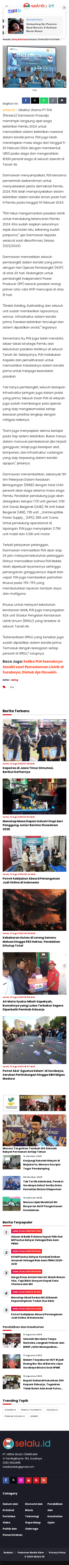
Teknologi (32, 1516)
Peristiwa (9, 1516)
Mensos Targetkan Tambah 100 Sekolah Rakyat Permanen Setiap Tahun (30, 1150)
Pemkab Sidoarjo (15, 1416)
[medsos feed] (44, 1480)
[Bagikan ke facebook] (26, 100)
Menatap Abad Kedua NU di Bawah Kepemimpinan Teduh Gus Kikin (34, 1299)
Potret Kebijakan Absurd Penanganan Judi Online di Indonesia (31, 880)
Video (6, 1522)
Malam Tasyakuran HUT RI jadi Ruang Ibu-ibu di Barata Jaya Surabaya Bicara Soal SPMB (43, 1364)
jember (34, 1416)
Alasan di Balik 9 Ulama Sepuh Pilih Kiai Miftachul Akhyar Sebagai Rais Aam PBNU (36, 1240)
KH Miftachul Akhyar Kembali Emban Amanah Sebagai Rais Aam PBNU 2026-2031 (37, 1260)
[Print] (62, 100)
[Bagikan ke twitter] (35, 100)
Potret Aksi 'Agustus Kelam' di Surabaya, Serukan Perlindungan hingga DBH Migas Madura (34, 1075)
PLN (12, 687)
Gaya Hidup (33, 1522)
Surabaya (10, 1409)
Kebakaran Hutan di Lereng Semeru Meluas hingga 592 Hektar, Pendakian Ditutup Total (31, 942)
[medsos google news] (36, 1480)
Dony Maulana (20, 39)
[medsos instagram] (21, 1480)
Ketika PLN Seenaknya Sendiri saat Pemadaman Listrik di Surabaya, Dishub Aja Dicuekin (33, 667)
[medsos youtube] (28, 1480)
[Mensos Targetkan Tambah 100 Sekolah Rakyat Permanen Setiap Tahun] (34, 1130)
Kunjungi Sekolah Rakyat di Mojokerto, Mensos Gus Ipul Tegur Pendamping (41, 1164)
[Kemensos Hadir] (34, 1103)
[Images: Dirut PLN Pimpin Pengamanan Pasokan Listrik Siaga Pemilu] (34, 66)
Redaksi (8, 1552)
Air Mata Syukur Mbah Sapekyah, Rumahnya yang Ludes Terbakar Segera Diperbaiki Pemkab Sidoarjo (33, 1005)
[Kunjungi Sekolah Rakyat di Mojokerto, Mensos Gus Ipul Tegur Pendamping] (12, 1162)
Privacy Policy (57, 1552)
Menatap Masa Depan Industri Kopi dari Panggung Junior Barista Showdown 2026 (33, 825)
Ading (14, 679)
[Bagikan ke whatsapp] (44, 100)
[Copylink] (53, 100)
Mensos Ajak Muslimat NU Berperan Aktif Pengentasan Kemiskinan (42, 1206)
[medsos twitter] (13, 1480)
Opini (50, 1522)
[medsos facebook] (6, 1480)
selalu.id (39, 1556)
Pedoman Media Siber (31, 1552)
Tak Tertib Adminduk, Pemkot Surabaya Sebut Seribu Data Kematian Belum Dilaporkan (43, 1185)
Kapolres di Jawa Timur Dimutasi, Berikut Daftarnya (28, 770)
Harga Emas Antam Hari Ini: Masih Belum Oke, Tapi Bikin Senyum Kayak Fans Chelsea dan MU (38, 1280)
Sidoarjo (52, 1409)
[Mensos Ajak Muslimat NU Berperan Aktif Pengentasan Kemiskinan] (12, 1204)
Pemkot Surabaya (31, 1409)
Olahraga (31, 1529)
